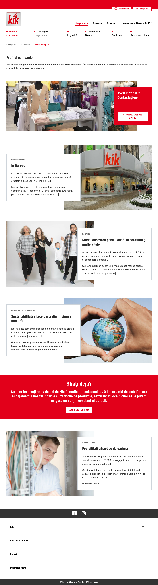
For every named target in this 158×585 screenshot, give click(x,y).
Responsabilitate (139, 35)
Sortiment (117, 35)
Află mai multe (79, 410)
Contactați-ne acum (132, 116)
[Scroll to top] (152, 579)
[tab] (79, 527)
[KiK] (13, 19)
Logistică (72, 35)
